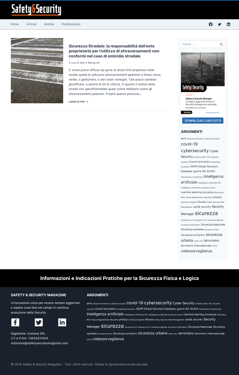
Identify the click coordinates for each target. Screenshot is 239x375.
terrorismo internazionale (196, 245)
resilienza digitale (189, 202)
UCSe (214, 246)
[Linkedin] (228, 24)
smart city (198, 241)
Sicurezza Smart (211, 229)
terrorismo (211, 240)
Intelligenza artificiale (105, 314)
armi (183, 138)
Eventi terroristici (199, 161)
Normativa (219, 192)
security (206, 206)
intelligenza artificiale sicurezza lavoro (198, 188)
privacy (217, 197)
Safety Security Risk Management (169, 320)
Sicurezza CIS (200, 220)
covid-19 (189, 144)
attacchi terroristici (195, 139)
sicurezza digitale (215, 220)
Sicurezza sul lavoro (193, 235)
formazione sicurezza (125, 309)
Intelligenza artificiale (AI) (209, 183)
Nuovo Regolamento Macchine (199, 197)
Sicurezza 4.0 (187, 220)
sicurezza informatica (190, 225)
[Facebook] (211, 24)
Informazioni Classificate (192, 177)
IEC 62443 (208, 171)
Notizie (49, 24)
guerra (197, 171)
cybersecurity (195, 150)
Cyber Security (184, 303)
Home (14, 24)
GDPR (193, 166)
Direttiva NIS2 (200, 157)
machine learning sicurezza (197, 192)
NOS (183, 197)
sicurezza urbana (152, 333)
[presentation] (37, 70)
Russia (202, 201)
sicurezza (206, 213)
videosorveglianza (196, 251)
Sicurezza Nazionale (213, 224)
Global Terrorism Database (160, 308)
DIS (208, 157)
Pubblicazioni (71, 24)
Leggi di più (78, 101)
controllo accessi (212, 139)
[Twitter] (219, 24)
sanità (196, 206)
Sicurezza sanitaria (192, 229)
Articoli (31, 24)
